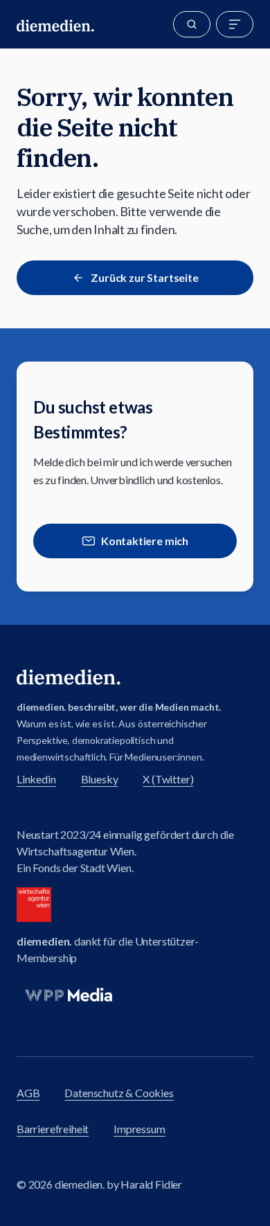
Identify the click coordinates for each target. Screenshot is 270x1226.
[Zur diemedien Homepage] (55, 24)
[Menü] (234, 24)
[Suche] (191, 24)
